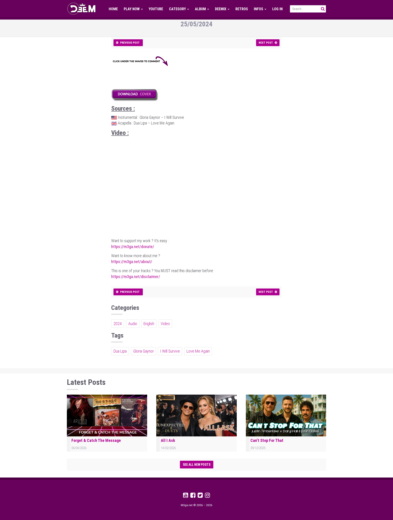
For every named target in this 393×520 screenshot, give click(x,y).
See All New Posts (196, 464)
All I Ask (168, 440)
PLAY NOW (132, 9)
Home (113, 9)
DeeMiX (221, 9)
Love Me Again (198, 351)
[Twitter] (200, 496)
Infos (259, 9)
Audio (132, 323)
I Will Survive (170, 351)
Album (201, 9)
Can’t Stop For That (266, 440)
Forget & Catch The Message (96, 440)
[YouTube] (185, 496)
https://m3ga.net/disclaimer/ (135, 276)
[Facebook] (192, 496)
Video (165, 323)
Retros (241, 9)
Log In (277, 9)
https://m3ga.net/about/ (131, 261)
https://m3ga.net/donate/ (132, 246)
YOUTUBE (156, 9)
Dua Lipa (120, 351)
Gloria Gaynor (143, 351)
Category (178, 9)
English (149, 323)
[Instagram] (207, 496)
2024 (117, 323)
